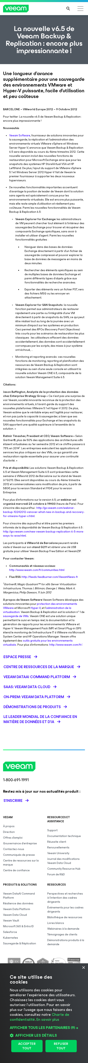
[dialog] (44, 1013)
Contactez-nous (13, 849)
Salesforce (10, 932)
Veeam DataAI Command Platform (19, 895)
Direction (9, 832)
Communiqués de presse (19, 854)
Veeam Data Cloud (15, 915)
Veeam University (58, 853)
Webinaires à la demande (63, 928)
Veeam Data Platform (16, 909)
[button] (44, 1027)
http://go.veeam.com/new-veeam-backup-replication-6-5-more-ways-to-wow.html (43, 533)
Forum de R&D (56, 874)
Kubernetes (10, 937)
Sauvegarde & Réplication (19, 943)
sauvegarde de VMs (16, 616)
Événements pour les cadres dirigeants (65, 909)
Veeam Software (19, 135)
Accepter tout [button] (27, 1046)
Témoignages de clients (62, 934)
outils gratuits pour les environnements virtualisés (38, 642)
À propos (9, 826)
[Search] (68, 8)
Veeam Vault (11, 920)
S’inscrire (13, 801)
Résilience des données (18, 903)
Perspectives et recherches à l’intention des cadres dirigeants (65, 897)
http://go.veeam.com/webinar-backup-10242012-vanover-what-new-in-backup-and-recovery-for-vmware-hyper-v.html (44, 512)
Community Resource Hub (63, 868)
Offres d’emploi (13, 837)
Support (52, 830)
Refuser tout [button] (61, 1046)
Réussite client (56, 841)
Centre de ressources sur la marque (21, 862)
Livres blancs (55, 923)
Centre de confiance (16, 870)
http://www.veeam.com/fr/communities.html (36, 570)
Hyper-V (36, 608)
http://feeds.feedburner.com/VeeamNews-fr (50, 577)
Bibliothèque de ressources (64, 917)
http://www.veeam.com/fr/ (65, 644)
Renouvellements (58, 847)
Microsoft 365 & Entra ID (18, 926)
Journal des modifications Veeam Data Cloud (63, 861)
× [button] (83, 967)
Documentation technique (64, 836)
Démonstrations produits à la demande (65, 942)
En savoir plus (47, 1019)
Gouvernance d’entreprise (20, 843)
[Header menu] (80, 8)
